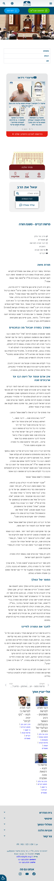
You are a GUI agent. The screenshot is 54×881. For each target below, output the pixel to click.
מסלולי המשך (44, 824)
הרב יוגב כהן (25, 724)
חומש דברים (25, 727)
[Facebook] (34, 874)
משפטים (45, 740)
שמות (46, 745)
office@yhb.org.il (24, 856)
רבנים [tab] (46, 55)
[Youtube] (27, 874)
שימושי (48, 818)
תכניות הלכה (45, 830)
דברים (42, 253)
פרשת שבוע (40, 249)
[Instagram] (20, 874)
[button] (51, 3)
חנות (27, 176)
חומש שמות (43, 737)
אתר (39, 176)
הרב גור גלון (39, 236)
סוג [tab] (47, 60)
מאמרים (41, 239)
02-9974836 (23, 859)
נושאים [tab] (46, 51)
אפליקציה (15, 176)
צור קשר (47, 836)
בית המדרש (45, 812)
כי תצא (27, 730)
